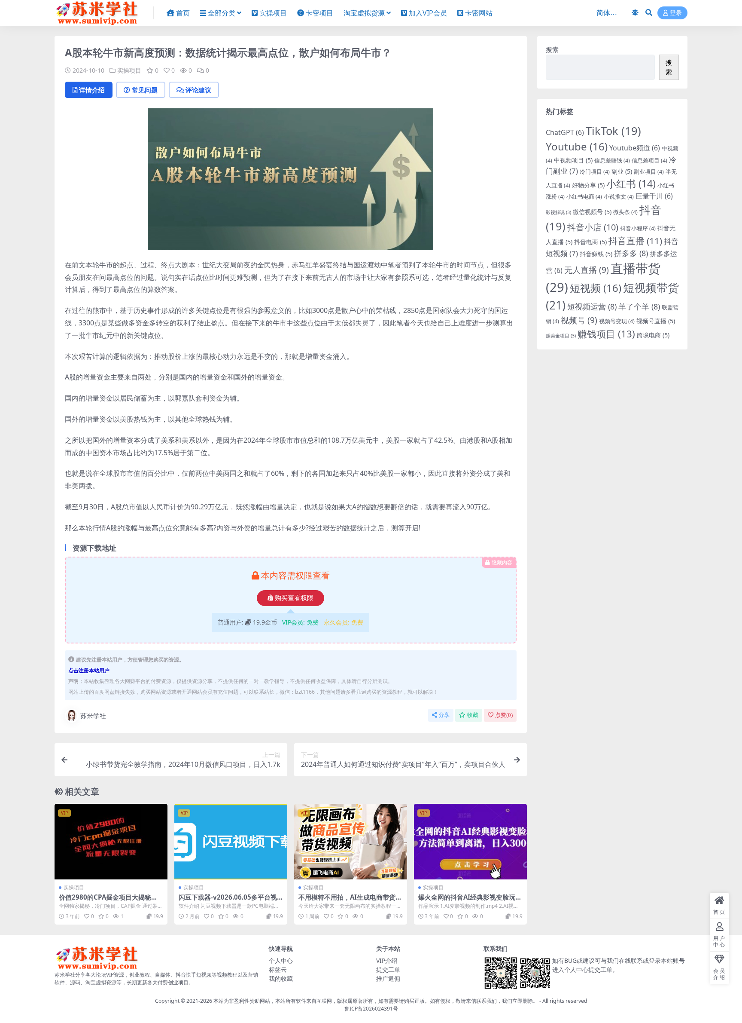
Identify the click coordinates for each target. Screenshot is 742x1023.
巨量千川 (654, 196)
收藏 (472, 715)
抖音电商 (590, 242)
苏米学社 (93, 715)
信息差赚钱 (612, 160)
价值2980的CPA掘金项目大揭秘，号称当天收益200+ (108, 901)
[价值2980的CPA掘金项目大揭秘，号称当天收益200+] (111, 841)
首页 (183, 13)
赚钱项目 (606, 333)
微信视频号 (592, 212)
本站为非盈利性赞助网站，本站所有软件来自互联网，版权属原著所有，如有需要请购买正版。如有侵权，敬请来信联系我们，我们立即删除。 (375, 1001)
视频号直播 (655, 321)
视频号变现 (617, 321)
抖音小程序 (638, 228)
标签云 (278, 969)
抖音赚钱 (596, 254)
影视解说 (558, 212)
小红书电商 (584, 196)
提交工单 (388, 969)
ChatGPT (565, 132)
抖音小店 (592, 227)
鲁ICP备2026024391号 (371, 1008)
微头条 (625, 212)
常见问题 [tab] (145, 90)
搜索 (552, 49)
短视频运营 (592, 306)
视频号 (579, 320)
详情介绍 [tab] (92, 90)
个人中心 (281, 960)
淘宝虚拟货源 (364, 13)
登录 (676, 13)
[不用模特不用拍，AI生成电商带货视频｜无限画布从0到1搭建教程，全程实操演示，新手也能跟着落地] (350, 841)
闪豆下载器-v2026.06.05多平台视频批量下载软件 (228, 901)
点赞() (504, 715)
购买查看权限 (294, 597)
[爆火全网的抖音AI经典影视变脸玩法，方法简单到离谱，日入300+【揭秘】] (470, 841)
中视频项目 (573, 160)
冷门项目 (595, 171)
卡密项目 (319, 13)
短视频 (595, 288)
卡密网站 (479, 13)
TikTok (613, 130)
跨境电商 (653, 335)
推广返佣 (388, 978)
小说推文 (619, 196)
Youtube (577, 146)
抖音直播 (635, 241)
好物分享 (588, 185)
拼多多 (631, 253)
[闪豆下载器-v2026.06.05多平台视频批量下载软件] (230, 841)
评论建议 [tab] (198, 90)
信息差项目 (649, 160)
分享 (444, 715)
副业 (621, 171)
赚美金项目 (561, 336)
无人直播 (586, 270)
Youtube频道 (634, 148)
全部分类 (221, 13)
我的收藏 (281, 978)
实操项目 (273, 13)
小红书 (631, 183)
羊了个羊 (639, 306)
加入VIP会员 (428, 13)
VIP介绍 (386, 960)
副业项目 (649, 171)
